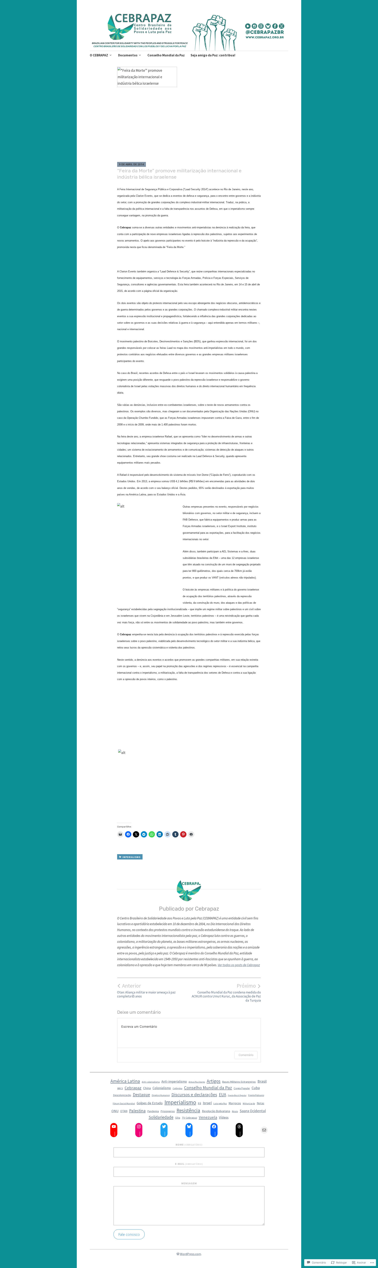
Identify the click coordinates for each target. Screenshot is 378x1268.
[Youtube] (113, 1126)
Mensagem (189, 1183)
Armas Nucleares (197, 1082)
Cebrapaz (133, 1087)
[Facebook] (214, 1126)
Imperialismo (131, 857)
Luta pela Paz (220, 1103)
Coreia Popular (242, 1088)
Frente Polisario (256, 1095)
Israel (207, 1103)
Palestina (137, 1110)
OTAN (123, 1111)
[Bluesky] (189, 1126)
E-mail (189, 1164)
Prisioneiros (168, 1111)
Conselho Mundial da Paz (166, 55)
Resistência (188, 1110)
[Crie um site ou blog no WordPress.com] (178, 1254)
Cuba (256, 1087)
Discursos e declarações (194, 1094)
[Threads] (239, 1126)
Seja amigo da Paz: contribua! (213, 55)
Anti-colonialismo (151, 1081)
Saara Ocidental (253, 1110)
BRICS (120, 1088)
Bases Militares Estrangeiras (239, 1081)
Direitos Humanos (161, 1095)
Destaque (141, 1094)
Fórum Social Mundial (124, 1103)
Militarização (249, 1103)
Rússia (235, 1111)
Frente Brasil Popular (237, 1095)
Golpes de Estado (150, 1103)
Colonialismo (162, 1088)
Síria (177, 1117)
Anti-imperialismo (174, 1081)
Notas (260, 1103)
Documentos (127, 55)
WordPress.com (190, 1254)
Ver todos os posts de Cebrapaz (239, 965)
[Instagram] (138, 1126)
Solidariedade (161, 1117)
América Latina (125, 1081)
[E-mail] (264, 1130)
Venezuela (208, 1117)
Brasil (262, 1081)
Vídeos (224, 1117)
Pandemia (153, 1111)
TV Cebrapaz (189, 1117)
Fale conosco (129, 1234)
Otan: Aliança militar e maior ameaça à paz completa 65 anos (146, 990)
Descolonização (122, 1095)
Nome (189, 1144)
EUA (222, 1094)
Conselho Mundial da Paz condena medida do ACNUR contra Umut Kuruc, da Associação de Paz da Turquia (226, 992)
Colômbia (177, 1088)
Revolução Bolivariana (216, 1111)
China (147, 1088)
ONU (115, 1111)
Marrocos (235, 1103)
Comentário (246, 1055)
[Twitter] (164, 1126)
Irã (199, 1103)
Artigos (213, 1081)
